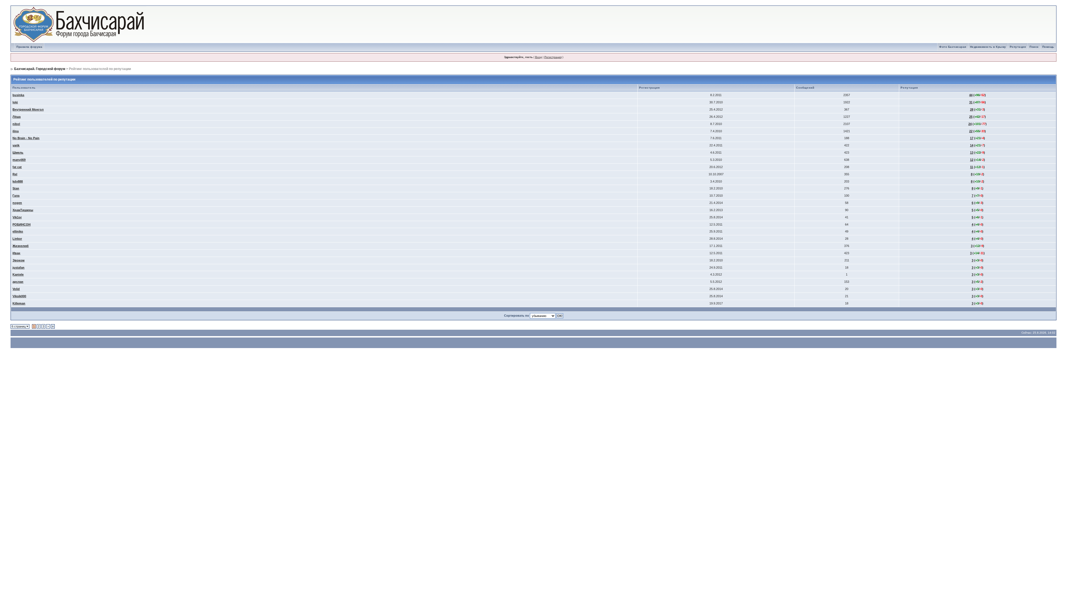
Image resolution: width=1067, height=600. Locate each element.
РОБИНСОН (22, 224)
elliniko (18, 231)
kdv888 (18, 181)
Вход (538, 57)
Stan (16, 188)
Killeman (19, 303)
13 (971, 152)
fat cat (17, 167)
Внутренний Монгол (28, 109)
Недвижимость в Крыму (988, 46)
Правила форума (29, 46)
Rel (15, 174)
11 (971, 167)
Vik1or (17, 217)
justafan (18, 267)
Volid (16, 289)
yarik (16, 145)
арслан (18, 281)
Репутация (1018, 46)
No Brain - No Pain (26, 138)
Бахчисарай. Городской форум (39, 69)
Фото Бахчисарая (952, 46)
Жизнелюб (21, 246)
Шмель (18, 152)
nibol (16, 124)
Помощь (1048, 46)
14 (971, 145)
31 (971, 102)
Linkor (17, 238)
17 (971, 138)
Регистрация (553, 57)
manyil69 (19, 159)
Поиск (1034, 46)
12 (971, 159)
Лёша (17, 116)
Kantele (18, 274)
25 (971, 116)
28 (971, 109)
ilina (16, 131)
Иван (16, 253)
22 (971, 131)
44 (971, 95)
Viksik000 (19, 296)
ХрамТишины (23, 210)
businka (18, 95)
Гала (16, 195)
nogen (17, 202)
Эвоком (18, 260)
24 (970, 124)
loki (15, 102)
